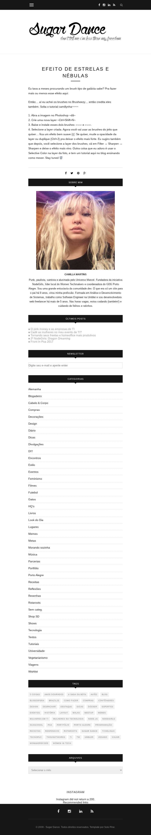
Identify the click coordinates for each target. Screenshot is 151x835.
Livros (32, 513)
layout (64, 713)
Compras (34, 409)
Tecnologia (35, 630)
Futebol (33, 492)
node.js (93, 719)
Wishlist (33, 671)
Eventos (33, 471)
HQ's (31, 506)
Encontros (34, 458)
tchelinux (108, 731)
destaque (66, 707)
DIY (30, 451)
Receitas (33, 582)
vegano (102, 737)
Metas (32, 540)
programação (103, 725)
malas (76, 713)
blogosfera (37, 701)
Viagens (33, 664)
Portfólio (33, 568)
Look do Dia (35, 520)
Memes (33, 533)
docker (92, 707)
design (34, 707)
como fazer (71, 701)
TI (71, 737)
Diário (32, 430)
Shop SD (33, 616)
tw (78, 737)
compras (88, 701)
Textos (32, 637)
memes (102, 713)
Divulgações (35, 444)
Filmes (32, 485)
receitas (35, 731)
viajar (116, 737)
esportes (107, 707)
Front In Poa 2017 (42, 341)
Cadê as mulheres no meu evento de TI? (56, 332)
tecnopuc (36, 737)
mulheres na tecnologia (68, 719)
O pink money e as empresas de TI (53, 329)
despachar (49, 707)
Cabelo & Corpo (38, 403)
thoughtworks (56, 737)
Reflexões (34, 588)
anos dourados (54, 695)
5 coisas (35, 695)
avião (94, 695)
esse (79, 124)
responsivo (52, 731)
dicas (80, 707)
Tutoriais (33, 644)
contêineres (106, 701)
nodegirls (108, 719)
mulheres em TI (39, 719)
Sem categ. (35, 609)
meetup (89, 713)
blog (105, 695)
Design (32, 423)
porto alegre (82, 725)
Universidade (36, 650)
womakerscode (39, 743)
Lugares (33, 526)
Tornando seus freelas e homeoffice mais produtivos (63, 335)
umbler (89, 737)
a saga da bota (77, 695)
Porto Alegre (36, 575)
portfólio (63, 725)
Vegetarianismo (38, 657)
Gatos (32, 499)
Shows (32, 623)
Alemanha (34, 389)
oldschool (36, 725)
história (50, 713)
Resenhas (34, 595)
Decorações (35, 416)
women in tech (62, 743)
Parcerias (34, 561)
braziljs (54, 701)
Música (32, 554)
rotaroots (70, 731)
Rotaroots (34, 602)
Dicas (31, 437)
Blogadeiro (35, 396)
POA (50, 725)
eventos (35, 713)
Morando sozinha (39, 547)
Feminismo (35, 478)
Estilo (31, 464)
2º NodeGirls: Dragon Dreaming (50, 338)
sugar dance (90, 731)
